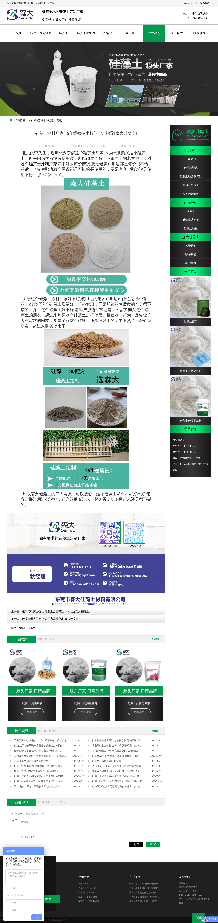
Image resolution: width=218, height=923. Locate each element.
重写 (153, 844)
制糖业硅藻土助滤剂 (87, 897)
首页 (18, 33)
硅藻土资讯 (55, 120)
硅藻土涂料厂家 (43, 164)
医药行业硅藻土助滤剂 (88, 901)
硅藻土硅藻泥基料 (86, 892)
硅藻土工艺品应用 (86, 888)
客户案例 (131, 33)
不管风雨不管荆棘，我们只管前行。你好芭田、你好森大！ (143, 888)
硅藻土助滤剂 (86, 33)
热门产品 (191, 272)
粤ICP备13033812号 (56, 920)
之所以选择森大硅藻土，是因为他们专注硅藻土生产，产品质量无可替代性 (144, 902)
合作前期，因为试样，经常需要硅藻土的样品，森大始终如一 (144, 897)
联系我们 (204, 3)
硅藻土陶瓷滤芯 (41, 33)
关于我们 (190, 245)
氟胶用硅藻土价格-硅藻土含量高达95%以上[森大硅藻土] (56, 611)
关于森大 (177, 33)
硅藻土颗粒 (191, 228)
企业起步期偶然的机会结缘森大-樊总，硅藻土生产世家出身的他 (144, 893)
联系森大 (199, 33)
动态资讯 (40, 120)
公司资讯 (190, 159)
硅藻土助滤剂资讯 (191, 176)
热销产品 (83, 876)
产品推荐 (21, 639)
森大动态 (154, 33)
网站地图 (188, 3)
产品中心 (109, 33)
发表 (136, 844)
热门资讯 (21, 731)
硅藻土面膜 (83, 883)
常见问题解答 (191, 193)
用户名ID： (18, 813)
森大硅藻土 (190, 237)
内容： (15, 820)
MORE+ (156, 639)
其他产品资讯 (191, 185)
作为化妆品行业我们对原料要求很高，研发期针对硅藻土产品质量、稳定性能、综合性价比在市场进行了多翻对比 (144, 884)
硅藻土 (63, 33)
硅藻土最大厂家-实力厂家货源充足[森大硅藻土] (50, 618)
